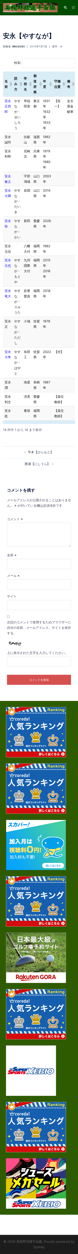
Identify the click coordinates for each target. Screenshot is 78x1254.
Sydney (39, 1247)
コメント (15, 519)
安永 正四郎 (8, 106)
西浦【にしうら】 (37, 464)
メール (13, 576)
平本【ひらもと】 (40, 452)
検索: (17, 63)
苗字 (54, 46)
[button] (10, 84)
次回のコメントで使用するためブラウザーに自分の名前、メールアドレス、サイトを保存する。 (39, 627)
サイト (12, 596)
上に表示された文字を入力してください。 (37, 653)
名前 (11, 555)
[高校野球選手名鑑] (30, 7)
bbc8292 (18, 46)
